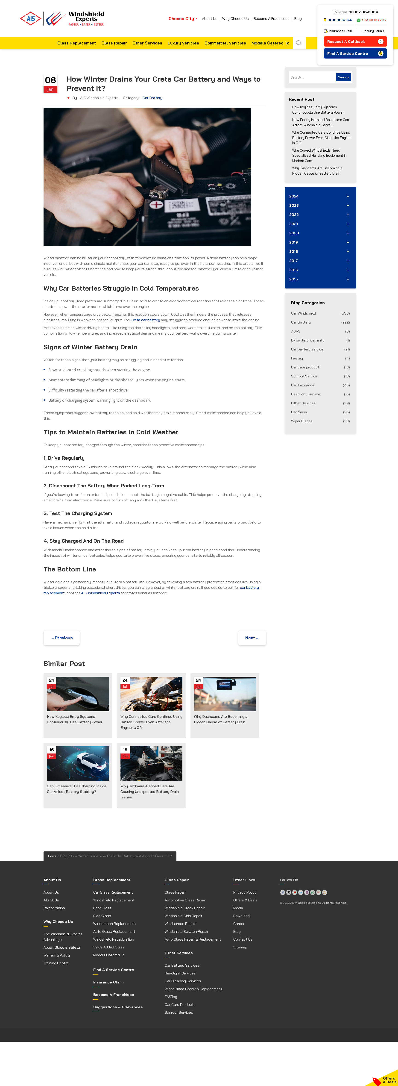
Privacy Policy (245, 892)
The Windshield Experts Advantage (63, 937)
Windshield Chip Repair (183, 915)
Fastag (320, 358)
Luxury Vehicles (183, 43)
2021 (293, 224)
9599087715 (374, 20)
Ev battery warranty (320, 340)
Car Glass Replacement (113, 892)
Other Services (147, 43)
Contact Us (243, 939)
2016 (293, 270)
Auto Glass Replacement (114, 931)
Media (238, 908)
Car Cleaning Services (183, 981)
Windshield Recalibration (113, 939)
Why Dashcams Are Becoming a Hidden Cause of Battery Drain (317, 171)
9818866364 (340, 20)
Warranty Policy (57, 955)
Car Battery (152, 97)
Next (252, 637)
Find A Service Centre (347, 53)
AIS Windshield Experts (100, 593)
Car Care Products (180, 1004)
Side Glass (102, 915)
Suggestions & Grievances (118, 1007)
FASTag (171, 996)
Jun (51, 756)
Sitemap (240, 947)
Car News (320, 412)
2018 (293, 251)
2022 (294, 214)
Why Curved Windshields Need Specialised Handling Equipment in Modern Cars (319, 155)
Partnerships (54, 908)
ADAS (320, 331)
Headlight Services (180, 973)
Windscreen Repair (180, 923)
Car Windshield (320, 313)
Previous (62, 637)
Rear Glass (102, 908)
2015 (293, 279)
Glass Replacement (76, 43)
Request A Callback (346, 41)
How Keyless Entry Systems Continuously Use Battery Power (318, 110)
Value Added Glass (109, 947)
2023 (294, 205)
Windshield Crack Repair (185, 908)
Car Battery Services (182, 965)
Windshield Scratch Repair (186, 931)
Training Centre (56, 963)
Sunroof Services (179, 1012)
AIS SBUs (51, 900)
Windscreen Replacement (114, 923)
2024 (293, 196)
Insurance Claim (341, 31)
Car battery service (320, 349)
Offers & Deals (245, 900)
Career (238, 923)
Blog (298, 19)
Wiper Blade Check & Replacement (193, 988)
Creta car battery (145, 320)
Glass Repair (114, 43)
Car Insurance (320, 385)
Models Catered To (271, 43)
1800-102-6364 (363, 12)
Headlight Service (320, 394)
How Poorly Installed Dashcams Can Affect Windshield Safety (320, 122)
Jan (50, 89)
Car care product (320, 367)
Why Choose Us (235, 19)
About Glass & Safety (62, 947)
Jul (51, 686)
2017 (293, 261)
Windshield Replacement (114, 900)
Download (241, 915)
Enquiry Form (372, 31)
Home (52, 856)
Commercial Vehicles (225, 43)
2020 (294, 233)
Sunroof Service (320, 376)
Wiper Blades (320, 421)
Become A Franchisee (272, 19)
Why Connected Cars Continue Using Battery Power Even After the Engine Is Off (321, 137)
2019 (293, 242)
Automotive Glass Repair (185, 900)
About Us (209, 19)
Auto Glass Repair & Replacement (193, 939)
